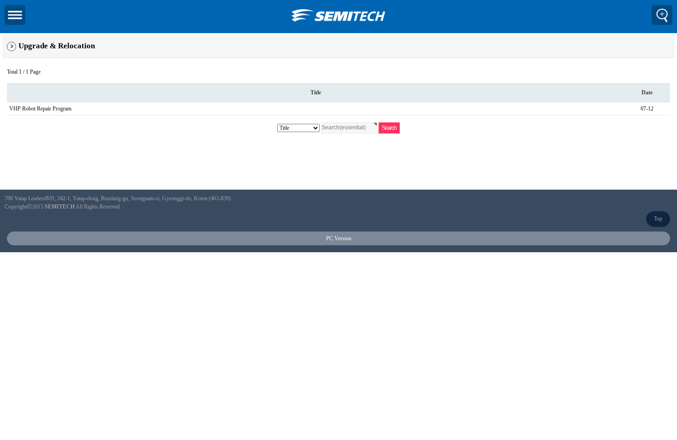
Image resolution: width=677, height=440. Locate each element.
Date (647, 92)
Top (658, 218)
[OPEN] (15, 15)
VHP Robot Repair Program (40, 108)
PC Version (338, 238)
